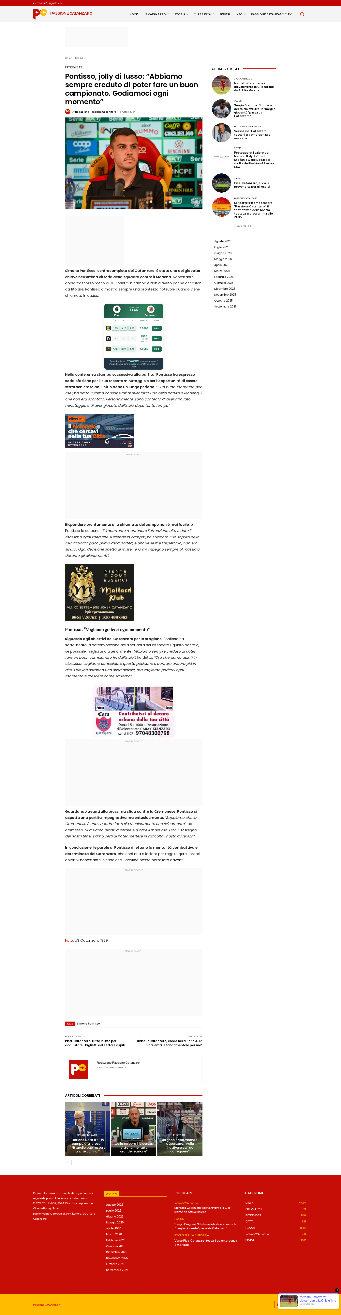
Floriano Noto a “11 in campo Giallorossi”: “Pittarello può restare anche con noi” (87, 1146)
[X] (304, 1304)
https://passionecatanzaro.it (111, 1067)
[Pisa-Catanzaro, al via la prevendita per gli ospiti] (221, 183)
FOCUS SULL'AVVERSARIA (247, 127)
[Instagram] (286, 1304)
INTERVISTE (81, 58)
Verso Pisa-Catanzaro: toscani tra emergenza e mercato (252, 134)
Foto (69, 940)
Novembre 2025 (225, 295)
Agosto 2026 (222, 241)
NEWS (237, 179)
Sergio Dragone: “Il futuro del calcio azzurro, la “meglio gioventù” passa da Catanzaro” (254, 110)
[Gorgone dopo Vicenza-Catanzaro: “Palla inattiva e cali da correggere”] (179, 1129)
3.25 (123, 328)
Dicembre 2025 (224, 289)
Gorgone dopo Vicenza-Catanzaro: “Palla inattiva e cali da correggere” (179, 1146)
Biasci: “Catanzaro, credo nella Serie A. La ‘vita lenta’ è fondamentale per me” (169, 1043)
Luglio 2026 (222, 247)
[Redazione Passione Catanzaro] (68, 111)
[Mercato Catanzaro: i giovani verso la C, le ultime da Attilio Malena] (221, 85)
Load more (242, 225)
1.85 (115, 328)
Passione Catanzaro (245, 198)
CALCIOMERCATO (87, 1135)
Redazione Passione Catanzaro (95, 112)
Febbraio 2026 (224, 277)
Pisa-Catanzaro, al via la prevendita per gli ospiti (252, 185)
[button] (302, 14)
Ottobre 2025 (223, 301)
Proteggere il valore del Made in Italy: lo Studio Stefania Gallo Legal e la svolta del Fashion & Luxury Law (254, 160)
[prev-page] (67, 1162)
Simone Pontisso (88, 1023)
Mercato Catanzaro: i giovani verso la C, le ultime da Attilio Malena (254, 86)
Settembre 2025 (225, 306)
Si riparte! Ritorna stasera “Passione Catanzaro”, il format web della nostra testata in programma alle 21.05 (253, 210)
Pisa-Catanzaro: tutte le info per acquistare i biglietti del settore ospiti (95, 1043)
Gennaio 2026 (223, 283)
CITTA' (237, 148)
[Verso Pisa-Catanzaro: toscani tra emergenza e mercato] (221, 132)
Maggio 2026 (223, 259)
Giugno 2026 (223, 253)
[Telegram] (295, 1304)
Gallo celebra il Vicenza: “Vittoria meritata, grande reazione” (134, 1147)
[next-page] (73, 1162)
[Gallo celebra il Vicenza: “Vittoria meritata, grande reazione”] (133, 1129)
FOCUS (238, 101)
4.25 (132, 328)
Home (68, 58)
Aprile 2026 (221, 265)
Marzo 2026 (222, 271)
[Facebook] (277, 1304)
